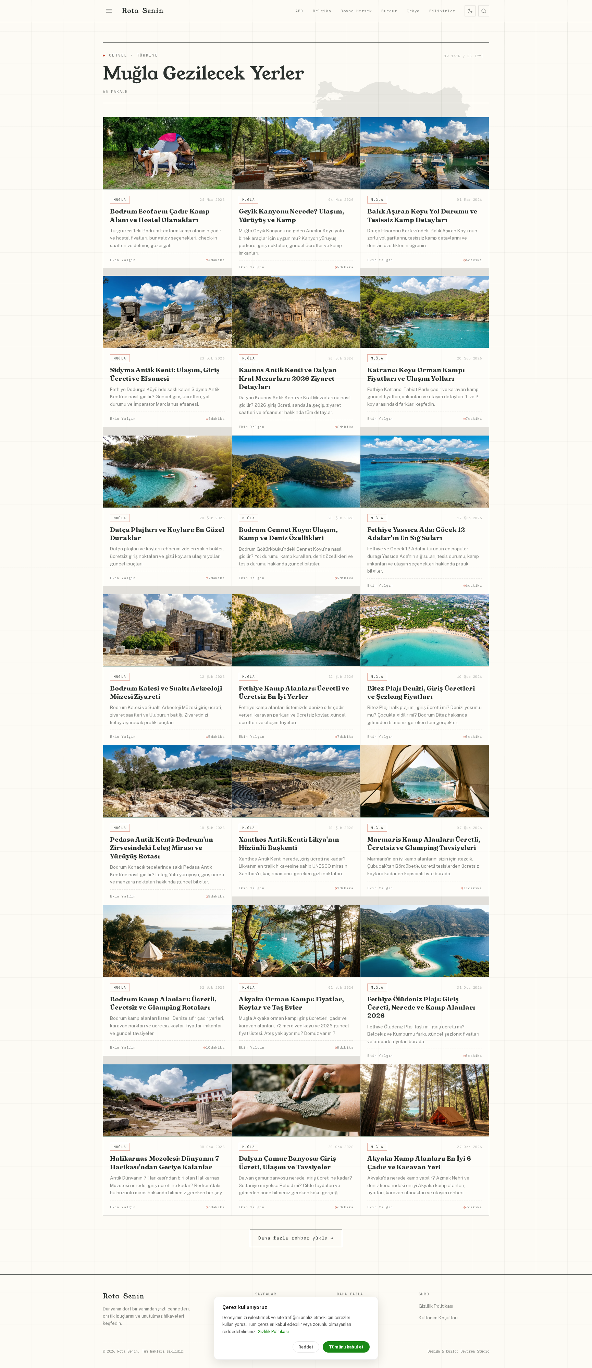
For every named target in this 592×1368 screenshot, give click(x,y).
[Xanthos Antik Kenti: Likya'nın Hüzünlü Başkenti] (296, 781)
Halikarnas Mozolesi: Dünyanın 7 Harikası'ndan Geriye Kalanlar (164, 1162)
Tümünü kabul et (346, 1346)
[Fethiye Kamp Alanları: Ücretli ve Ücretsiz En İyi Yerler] (296, 630)
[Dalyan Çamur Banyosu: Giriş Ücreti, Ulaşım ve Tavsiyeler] (296, 1100)
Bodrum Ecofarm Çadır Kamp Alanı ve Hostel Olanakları (160, 215)
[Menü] (109, 11)
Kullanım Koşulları (438, 1317)
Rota (143, 10)
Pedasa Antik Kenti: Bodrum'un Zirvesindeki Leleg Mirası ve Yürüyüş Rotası (161, 847)
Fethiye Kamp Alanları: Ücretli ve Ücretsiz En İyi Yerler (294, 692)
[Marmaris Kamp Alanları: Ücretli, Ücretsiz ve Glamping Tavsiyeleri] (424, 781)
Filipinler (442, 10)
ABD (299, 10)
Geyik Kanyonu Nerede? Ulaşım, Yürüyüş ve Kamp (291, 215)
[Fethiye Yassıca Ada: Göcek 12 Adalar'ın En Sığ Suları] (424, 472)
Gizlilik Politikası (436, 1306)
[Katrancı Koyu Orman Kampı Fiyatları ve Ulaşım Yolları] (424, 312)
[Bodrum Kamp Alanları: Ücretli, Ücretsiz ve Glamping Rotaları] (167, 941)
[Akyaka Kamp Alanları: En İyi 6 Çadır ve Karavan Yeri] (424, 1100)
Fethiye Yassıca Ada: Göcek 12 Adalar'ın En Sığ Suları (416, 533)
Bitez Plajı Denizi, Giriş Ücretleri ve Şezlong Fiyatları (421, 692)
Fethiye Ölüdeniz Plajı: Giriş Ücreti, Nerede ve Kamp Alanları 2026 (421, 1007)
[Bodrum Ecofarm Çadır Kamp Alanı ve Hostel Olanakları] (167, 153)
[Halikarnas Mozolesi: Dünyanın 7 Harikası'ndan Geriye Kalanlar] (167, 1100)
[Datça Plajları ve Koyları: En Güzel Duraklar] (167, 472)
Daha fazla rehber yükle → (296, 1238)
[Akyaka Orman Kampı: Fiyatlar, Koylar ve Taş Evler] (296, 941)
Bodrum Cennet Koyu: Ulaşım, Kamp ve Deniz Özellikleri (288, 533)
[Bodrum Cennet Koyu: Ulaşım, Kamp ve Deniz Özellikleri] (296, 472)
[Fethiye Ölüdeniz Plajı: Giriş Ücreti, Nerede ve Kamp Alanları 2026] (424, 941)
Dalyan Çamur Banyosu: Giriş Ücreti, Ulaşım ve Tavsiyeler (287, 1162)
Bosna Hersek (356, 10)
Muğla (119, 199)
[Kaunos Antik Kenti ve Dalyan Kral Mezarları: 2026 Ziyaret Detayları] (296, 312)
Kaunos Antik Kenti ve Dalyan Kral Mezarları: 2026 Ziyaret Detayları (288, 378)
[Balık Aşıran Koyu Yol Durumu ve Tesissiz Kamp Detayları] (424, 153)
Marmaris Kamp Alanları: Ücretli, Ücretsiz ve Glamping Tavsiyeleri (423, 843)
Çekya (413, 10)
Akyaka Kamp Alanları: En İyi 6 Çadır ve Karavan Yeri (419, 1162)
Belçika (322, 10)
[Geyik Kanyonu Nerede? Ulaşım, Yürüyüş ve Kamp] (296, 153)
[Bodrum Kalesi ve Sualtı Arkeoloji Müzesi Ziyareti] (167, 630)
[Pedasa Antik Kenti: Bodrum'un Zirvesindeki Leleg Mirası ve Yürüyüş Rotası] (167, 781)
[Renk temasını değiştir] (470, 11)
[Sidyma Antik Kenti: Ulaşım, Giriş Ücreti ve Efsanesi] (167, 312)
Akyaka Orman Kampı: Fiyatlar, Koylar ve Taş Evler (291, 1003)
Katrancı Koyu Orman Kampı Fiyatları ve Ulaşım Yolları (416, 374)
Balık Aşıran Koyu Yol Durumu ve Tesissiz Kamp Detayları (422, 215)
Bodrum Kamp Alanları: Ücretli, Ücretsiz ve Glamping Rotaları (163, 1003)
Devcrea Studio (474, 1351)
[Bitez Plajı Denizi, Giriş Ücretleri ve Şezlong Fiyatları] (424, 630)
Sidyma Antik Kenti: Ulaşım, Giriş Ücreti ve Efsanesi (165, 374)
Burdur (389, 10)
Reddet (305, 1346)
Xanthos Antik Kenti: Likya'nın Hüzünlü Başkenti (289, 843)
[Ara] (483, 10)
